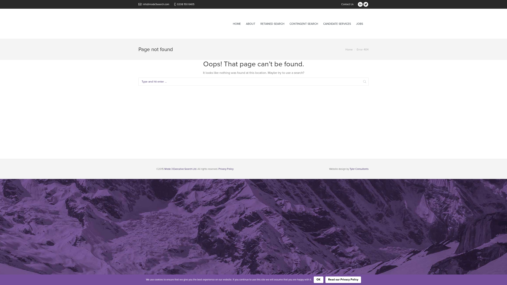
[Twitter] (365, 4)
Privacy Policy (225, 169)
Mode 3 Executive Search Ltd (180, 169)
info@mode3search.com (156, 4)
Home (349, 49)
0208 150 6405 (185, 4)
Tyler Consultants (359, 169)
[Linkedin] (360, 4)
